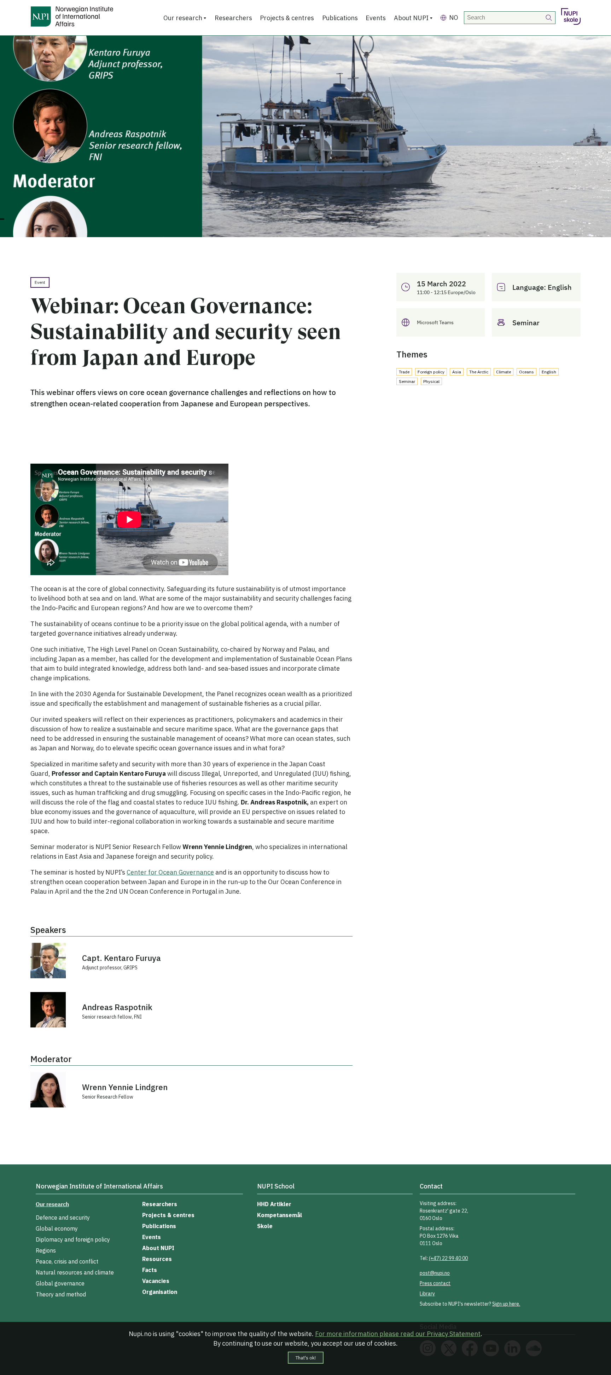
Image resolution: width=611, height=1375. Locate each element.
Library (427, 1293)
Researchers (233, 18)
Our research (182, 18)
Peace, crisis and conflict (67, 1261)
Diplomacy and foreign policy (73, 1239)
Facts (149, 1269)
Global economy (57, 1228)
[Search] (549, 18)
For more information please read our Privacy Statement (398, 1334)
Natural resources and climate (75, 1272)
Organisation (159, 1291)
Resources (157, 1258)
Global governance (60, 1283)
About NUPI (411, 18)
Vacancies (155, 1280)
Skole (265, 1226)
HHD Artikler (274, 1204)
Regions (46, 1250)
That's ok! (306, 1357)
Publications (340, 18)
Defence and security (63, 1217)
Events (376, 18)
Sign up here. (506, 1304)
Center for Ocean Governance (170, 872)
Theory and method (61, 1294)
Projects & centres (287, 18)
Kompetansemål (279, 1215)
